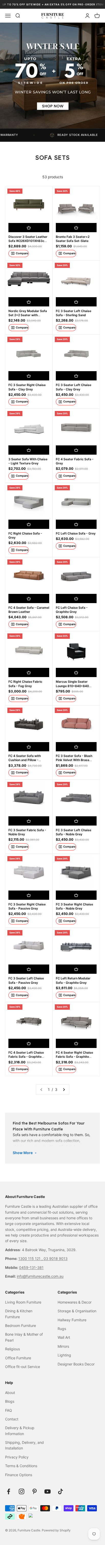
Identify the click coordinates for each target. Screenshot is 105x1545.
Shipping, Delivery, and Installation (24, 1445)
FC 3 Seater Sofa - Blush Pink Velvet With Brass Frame (74, 760)
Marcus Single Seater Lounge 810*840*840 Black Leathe (72, 686)
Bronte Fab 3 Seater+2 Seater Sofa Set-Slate (72, 239)
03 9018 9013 (56, 1258)
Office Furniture (18, 1358)
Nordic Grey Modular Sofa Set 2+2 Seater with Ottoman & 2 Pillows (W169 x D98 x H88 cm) (28, 317)
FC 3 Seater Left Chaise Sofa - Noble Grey (73, 832)
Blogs (9, 1401)
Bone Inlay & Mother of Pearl (24, 1337)
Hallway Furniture (72, 1320)
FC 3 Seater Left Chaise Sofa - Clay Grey (73, 387)
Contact (11, 1419)
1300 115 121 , (31, 1258)
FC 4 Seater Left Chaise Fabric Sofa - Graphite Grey (26, 1057)
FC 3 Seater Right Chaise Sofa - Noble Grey (74, 906)
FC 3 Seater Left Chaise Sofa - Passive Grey (26, 980)
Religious (12, 1349)
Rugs (62, 1328)
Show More (23, 1152)
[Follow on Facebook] (8, 1491)
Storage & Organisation (77, 1311)
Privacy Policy (17, 1457)
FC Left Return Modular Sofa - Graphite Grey (73, 980)
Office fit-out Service (22, 1366)
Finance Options (18, 1475)
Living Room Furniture (23, 1302)
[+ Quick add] (28, 227)
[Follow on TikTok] (60, 1491)
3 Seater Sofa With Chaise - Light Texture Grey (27, 461)
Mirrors (63, 1346)
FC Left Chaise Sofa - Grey (76, 533)
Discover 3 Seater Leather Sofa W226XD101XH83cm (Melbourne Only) (27, 241)
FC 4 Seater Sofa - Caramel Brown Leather (28, 610)
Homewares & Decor (74, 1302)
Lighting (64, 1355)
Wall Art (64, 1337)
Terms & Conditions (21, 1466)
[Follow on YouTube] (47, 1491)
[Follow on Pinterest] (34, 1491)
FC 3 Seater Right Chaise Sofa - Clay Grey (27, 387)
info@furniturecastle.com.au (40, 1276)
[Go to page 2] (63, 1089)
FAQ (8, 1410)
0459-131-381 (31, 1267)
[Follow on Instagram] (21, 1491)
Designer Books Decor (76, 1364)
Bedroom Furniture (20, 1325)
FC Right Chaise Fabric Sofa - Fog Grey (25, 684)
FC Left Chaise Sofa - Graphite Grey (72, 610)
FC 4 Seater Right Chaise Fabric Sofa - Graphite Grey (74, 1057)
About (10, 1392)
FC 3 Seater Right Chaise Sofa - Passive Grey (27, 906)
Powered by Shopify (56, 1530)
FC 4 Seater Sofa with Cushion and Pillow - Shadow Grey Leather (24, 760)
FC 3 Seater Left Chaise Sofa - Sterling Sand (73, 313)
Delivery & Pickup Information (19, 1431)
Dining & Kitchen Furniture (18, 1314)
